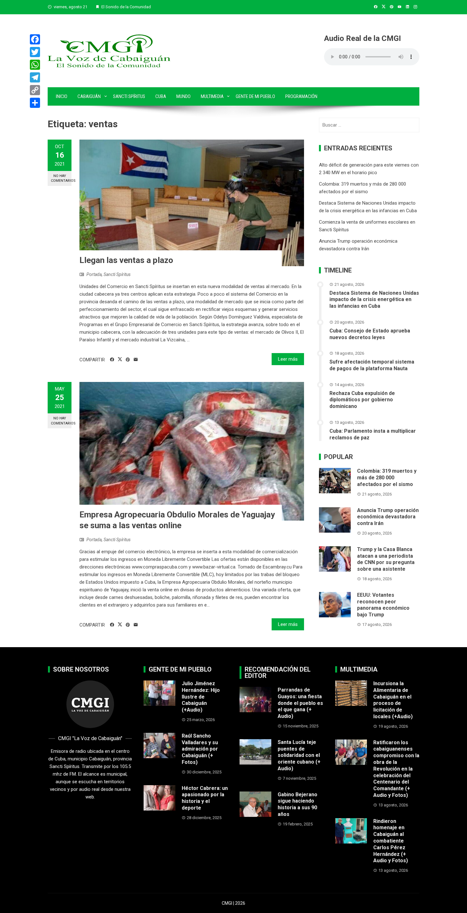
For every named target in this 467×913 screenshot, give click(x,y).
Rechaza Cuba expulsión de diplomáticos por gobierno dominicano (362, 400)
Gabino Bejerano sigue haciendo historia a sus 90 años (297, 804)
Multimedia (212, 96)
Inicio (61, 96)
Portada (94, 274)
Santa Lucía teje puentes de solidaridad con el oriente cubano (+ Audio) (299, 755)
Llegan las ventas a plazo (126, 260)
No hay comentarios (61, 178)
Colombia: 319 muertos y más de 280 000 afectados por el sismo (386, 477)
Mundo (183, 96)
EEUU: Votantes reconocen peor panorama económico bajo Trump (383, 605)
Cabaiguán (89, 96)
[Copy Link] (35, 90)
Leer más (288, 359)
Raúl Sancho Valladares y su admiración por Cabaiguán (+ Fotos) (200, 749)
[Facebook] (35, 39)
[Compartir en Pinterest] (128, 359)
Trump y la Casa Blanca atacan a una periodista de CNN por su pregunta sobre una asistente (386, 559)
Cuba (160, 96)
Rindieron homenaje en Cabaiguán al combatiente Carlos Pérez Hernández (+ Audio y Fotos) (390, 841)
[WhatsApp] (35, 64)
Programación (301, 96)
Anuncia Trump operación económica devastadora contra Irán (388, 517)
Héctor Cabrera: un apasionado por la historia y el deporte (205, 798)
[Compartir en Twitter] (120, 359)
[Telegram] (35, 77)
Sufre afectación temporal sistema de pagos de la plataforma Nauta (371, 365)
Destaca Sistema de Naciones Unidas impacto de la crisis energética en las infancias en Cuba (374, 299)
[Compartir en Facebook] (112, 359)
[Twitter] (35, 52)
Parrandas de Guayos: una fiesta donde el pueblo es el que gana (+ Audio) (300, 703)
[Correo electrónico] (136, 359)
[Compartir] (35, 102)
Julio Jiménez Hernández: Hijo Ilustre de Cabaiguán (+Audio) (201, 696)
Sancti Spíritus (129, 96)
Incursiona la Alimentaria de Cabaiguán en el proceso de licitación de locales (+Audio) (393, 699)
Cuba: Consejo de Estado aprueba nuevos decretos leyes (369, 334)
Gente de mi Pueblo (255, 96)
